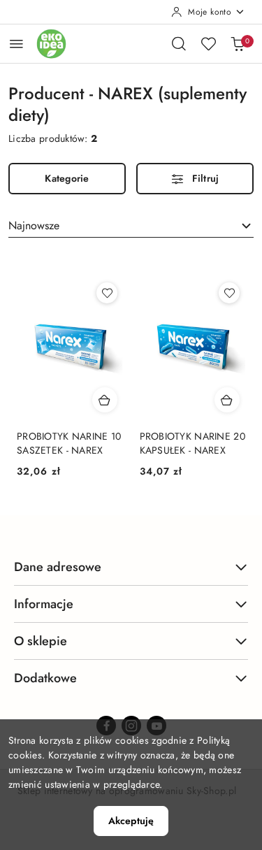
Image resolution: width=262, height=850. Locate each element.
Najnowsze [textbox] (33, 225)
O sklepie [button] (40, 641)
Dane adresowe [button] (57, 567)
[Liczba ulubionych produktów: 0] (208, 43)
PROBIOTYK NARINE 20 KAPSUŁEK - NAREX (192, 443)
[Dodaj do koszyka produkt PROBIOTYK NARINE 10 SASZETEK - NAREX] (104, 399)
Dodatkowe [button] (45, 678)
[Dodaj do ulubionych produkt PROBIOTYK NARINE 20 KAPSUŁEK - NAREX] (229, 292)
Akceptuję (131, 821)
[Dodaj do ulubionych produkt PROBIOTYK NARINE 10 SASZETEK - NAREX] (106, 292)
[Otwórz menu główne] (16, 44)
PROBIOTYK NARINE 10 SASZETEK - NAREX (69, 443)
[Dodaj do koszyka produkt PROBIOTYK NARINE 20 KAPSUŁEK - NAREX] (227, 399)
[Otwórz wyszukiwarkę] (179, 43)
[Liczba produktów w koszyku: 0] (237, 43)
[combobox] (131, 226)
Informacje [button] (43, 604)
